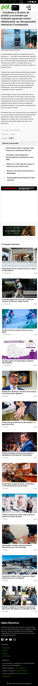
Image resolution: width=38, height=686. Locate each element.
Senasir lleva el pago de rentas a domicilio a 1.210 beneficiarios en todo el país (18, 485)
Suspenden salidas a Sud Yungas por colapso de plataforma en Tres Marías (18, 577)
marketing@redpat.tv (22, 673)
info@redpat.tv (6, 676)
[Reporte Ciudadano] (29, 7)
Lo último (3, 1)
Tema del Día (7, 273)
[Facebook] (30, 2)
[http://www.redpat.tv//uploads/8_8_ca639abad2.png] (19, 380)
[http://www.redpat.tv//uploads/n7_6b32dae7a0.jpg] (19, 257)
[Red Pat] (5, 7)
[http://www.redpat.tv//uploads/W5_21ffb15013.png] (19, 534)
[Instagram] (28, 2)
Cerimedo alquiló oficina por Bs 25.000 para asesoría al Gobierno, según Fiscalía (18, 300)
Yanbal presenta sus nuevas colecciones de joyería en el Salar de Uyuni (18, 515)
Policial (12, 134)
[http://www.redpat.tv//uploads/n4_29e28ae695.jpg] (19, 349)
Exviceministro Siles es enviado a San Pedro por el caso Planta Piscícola (20, 149)
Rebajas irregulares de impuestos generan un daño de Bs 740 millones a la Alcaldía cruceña (19, 608)
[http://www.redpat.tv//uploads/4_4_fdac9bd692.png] (19, 503)
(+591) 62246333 (20, 668)
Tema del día (6, 648)
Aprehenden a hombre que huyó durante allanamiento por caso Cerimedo (17, 546)
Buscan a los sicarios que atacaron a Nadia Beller (20, 172)
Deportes (5, 653)
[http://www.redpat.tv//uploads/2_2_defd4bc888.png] (19, 595)
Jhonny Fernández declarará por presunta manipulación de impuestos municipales (17, 454)
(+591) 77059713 (21, 671)
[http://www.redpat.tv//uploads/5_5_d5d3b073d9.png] (19, 472)
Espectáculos (6, 656)
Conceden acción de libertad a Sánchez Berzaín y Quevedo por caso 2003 (19, 157)
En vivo (14, 6)
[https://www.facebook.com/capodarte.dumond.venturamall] (19, 231)
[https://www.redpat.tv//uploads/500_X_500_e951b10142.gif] (19, 204)
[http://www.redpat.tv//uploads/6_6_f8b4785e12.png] (19, 442)
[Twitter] (35, 2)
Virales (5, 519)
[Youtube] (33, 2)
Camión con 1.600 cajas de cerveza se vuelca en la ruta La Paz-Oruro (20, 165)
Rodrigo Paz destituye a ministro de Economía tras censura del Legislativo (19, 392)
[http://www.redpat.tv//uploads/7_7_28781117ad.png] (19, 411)
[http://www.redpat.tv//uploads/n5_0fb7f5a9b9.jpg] (19, 319)
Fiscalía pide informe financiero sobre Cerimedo (21, 179)
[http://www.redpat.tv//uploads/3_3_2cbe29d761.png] (19, 565)
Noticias (5, 134)
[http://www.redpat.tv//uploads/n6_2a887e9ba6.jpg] (19, 288)
